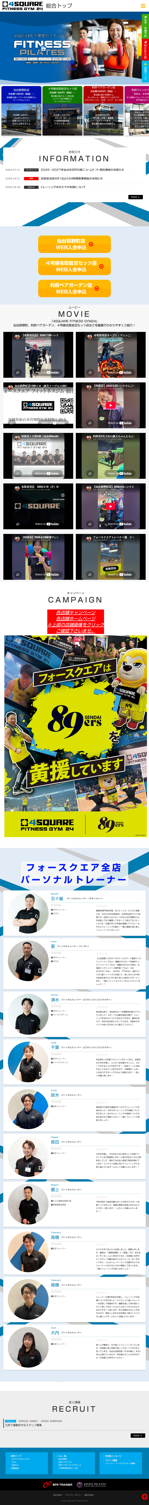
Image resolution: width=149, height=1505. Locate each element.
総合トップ (16, 1456)
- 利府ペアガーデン (64, 1462)
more (134, 197)
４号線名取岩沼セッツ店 (62, 89)
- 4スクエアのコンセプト (20, 1459)
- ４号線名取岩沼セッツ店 (67, 1468)
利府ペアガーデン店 (103, 87)
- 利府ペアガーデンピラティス (69, 1465)
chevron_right (138, 197)
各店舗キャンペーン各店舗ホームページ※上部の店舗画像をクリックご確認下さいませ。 (75, 621)
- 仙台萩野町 (62, 1459)
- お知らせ (14, 1465)
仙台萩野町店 (21, 90)
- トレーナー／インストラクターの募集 (119, 1463)
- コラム (13, 1462)
